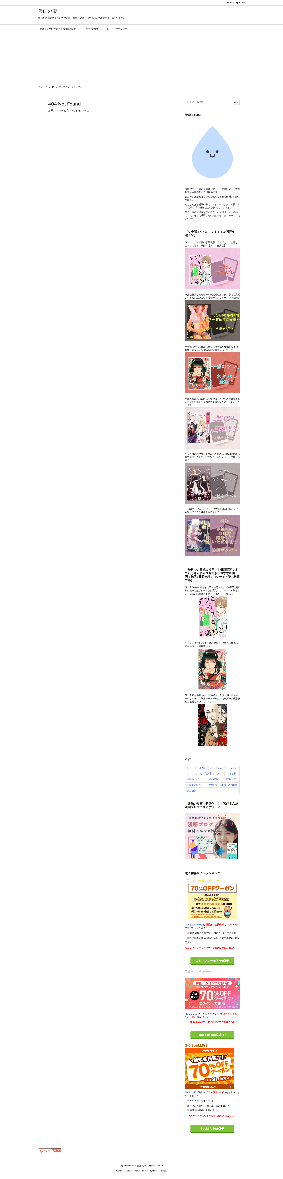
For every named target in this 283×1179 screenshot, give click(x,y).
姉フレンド (230, 779)
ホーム (44, 87)
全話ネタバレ (194, 779)
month (221, 768)
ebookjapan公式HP (212, 1034)
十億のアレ (212, 779)
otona (233, 768)
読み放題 (191, 790)
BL (188, 768)
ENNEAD (200, 768)
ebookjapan (191, 1014)
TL (188, 773)
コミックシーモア (194, 924)
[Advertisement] (141, 58)
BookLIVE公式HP (212, 1128)
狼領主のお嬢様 (229, 784)
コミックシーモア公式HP (212, 960)
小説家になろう (195, 784)
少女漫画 (212, 784)
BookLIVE (190, 1092)
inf (211, 768)
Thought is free (159, 1171)
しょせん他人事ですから (208, 773)
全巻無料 (231, 773)
